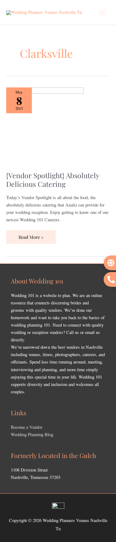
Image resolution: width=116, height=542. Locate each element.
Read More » (30, 235)
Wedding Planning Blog (32, 434)
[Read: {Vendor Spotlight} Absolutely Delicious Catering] (45, 125)
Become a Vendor (26, 427)
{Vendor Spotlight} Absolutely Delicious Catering (52, 180)
